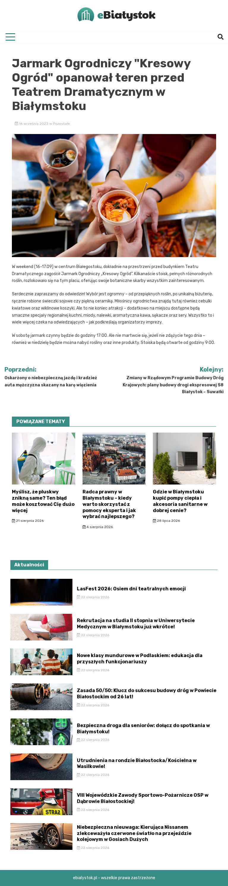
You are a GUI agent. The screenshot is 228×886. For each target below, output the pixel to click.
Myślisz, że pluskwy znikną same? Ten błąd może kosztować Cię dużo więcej (43, 501)
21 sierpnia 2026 (29, 521)
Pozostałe (61, 124)
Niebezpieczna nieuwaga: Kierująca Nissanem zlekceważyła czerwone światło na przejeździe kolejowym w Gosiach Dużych (134, 833)
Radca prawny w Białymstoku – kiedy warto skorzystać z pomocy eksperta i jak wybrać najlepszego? (109, 504)
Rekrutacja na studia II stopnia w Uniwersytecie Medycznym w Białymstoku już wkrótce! (136, 624)
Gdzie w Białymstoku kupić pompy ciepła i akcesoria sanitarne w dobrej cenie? (180, 501)
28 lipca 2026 (168, 521)
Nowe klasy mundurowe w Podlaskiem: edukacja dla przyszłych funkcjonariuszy (139, 658)
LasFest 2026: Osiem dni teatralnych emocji (131, 589)
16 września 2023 (33, 124)
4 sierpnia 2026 (99, 527)
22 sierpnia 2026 (94, 597)
